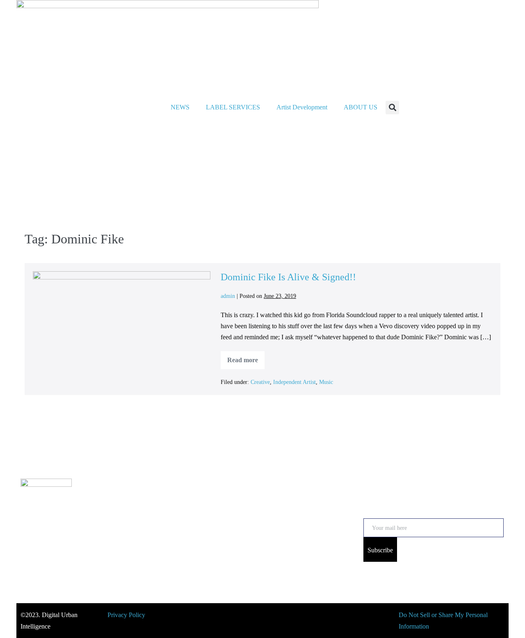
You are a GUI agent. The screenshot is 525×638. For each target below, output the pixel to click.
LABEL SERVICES (233, 107)
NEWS (180, 107)
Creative (260, 382)
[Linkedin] (139, 542)
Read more (246, 357)
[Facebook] (85, 542)
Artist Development (301, 107)
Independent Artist (294, 382)
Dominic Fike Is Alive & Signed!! (288, 277)
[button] (392, 107)
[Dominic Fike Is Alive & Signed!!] (121, 321)
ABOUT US (360, 107)
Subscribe (380, 550)
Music (326, 382)
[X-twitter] (112, 542)
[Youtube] (58, 542)
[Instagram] (31, 542)
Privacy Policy (126, 614)
